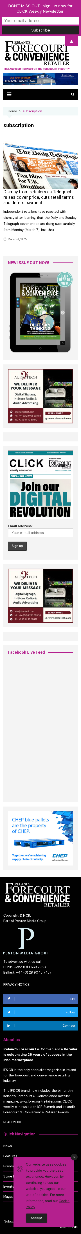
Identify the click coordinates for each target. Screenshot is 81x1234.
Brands (8, 1166)
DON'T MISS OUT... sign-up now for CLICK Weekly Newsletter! (40, 8)
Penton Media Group (31, 921)
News (7, 1146)
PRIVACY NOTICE (16, 984)
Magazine (10, 1196)
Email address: (20, 526)
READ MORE (12, 1122)
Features (10, 1156)
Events (8, 1186)
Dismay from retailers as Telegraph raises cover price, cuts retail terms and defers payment (38, 197)
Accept (37, 1218)
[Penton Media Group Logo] (25, 941)
